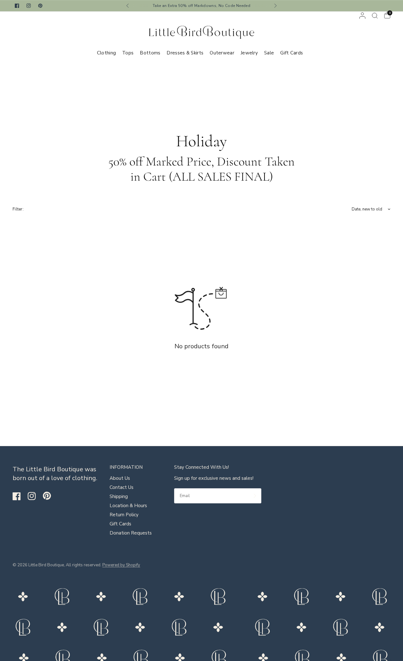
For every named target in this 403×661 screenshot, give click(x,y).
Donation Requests (131, 533)
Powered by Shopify (121, 565)
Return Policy (124, 515)
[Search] (375, 16)
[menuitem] (108, 53)
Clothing (106, 53)
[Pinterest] (50, 496)
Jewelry (249, 53)
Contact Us (121, 487)
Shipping (119, 496)
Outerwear (222, 53)
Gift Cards (291, 53)
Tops (127, 53)
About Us (120, 478)
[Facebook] (19, 496)
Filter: (18, 209)
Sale (269, 53)
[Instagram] (35, 496)
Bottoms (150, 53)
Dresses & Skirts (185, 53)
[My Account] (362, 16)
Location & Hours (128, 505)
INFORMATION (126, 467)
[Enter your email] (255, 495)
